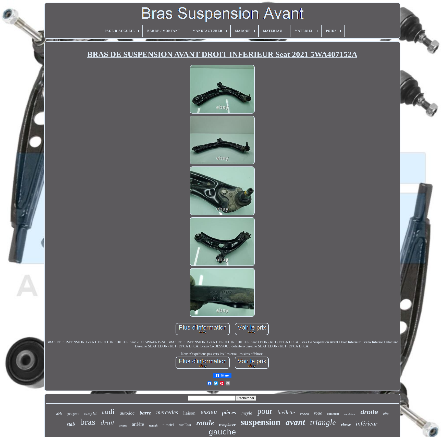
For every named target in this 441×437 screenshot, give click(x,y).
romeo (304, 414)
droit (107, 423)
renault (153, 425)
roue (318, 413)
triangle (323, 422)
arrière (138, 424)
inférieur (366, 423)
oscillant (185, 425)
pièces (229, 412)
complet (90, 413)
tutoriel (168, 425)
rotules (123, 425)
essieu (209, 412)
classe (346, 424)
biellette (286, 412)
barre (145, 413)
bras (87, 422)
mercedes (167, 412)
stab (71, 424)
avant (295, 422)
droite (369, 412)
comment (333, 414)
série (59, 414)
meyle (246, 413)
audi (108, 411)
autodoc (127, 413)
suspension (260, 422)
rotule (205, 423)
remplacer (227, 424)
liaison (189, 413)
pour (264, 411)
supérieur (349, 414)
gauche (222, 432)
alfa (386, 414)
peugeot (73, 414)
